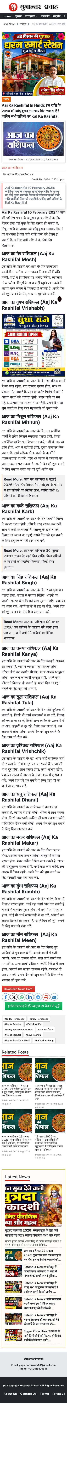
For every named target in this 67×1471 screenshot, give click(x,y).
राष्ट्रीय (56, 16)
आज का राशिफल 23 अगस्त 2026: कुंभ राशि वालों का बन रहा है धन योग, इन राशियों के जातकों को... (42, 1255)
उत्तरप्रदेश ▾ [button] (31, 16)
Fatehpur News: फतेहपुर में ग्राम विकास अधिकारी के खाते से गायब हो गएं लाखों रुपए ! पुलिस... (40, 1271)
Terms (44, 1393)
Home (7, 16)
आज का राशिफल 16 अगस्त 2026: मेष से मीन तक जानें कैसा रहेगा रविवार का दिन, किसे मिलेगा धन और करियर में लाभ (49, 1092)
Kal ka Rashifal (13, 1035)
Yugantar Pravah (29, 1385)
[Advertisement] (33, 349)
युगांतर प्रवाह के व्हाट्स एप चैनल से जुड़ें (33, 1006)
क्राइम (18, 16)
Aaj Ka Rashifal (13, 1024)
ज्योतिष (23, 23)
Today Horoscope (15, 1019)
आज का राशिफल (46, 1029)
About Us (10, 1393)
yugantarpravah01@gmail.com (37, 1365)
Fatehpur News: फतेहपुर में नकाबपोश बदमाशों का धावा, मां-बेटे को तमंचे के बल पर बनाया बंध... (41, 1319)
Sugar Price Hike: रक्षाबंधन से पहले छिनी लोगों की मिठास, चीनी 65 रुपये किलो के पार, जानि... (42, 1336)
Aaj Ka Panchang (45, 1040)
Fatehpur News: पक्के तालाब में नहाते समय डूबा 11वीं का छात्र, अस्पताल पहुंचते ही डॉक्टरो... (42, 1303)
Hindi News (9, 23)
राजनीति (45, 16)
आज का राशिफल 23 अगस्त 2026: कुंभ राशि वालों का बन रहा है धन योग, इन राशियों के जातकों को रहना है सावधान (16, 1141)
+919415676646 (38, 1368)
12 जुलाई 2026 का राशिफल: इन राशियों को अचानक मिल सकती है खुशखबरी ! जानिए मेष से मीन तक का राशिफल (49, 1143)
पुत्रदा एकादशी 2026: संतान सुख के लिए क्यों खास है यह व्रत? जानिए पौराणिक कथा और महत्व (32, 1232)
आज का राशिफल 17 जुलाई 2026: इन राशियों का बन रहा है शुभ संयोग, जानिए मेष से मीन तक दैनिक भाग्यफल (16, 1090)
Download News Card (18, 989)
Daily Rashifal (34, 1024)
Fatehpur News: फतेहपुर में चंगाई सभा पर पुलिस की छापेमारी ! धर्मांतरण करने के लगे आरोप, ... (41, 1287)
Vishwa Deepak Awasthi (20, 174)
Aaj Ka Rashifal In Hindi (18, 1040)
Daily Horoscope (39, 1019)
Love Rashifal (34, 1035)
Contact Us (28, 1393)
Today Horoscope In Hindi (19, 1029)
